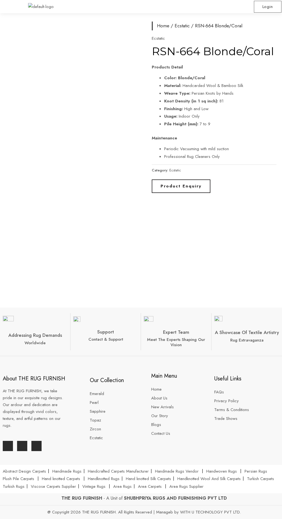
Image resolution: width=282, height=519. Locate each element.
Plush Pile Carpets (18, 479)
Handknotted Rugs (104, 479)
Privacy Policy (226, 401)
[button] (211, 6)
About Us (160, 398)
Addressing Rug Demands (35, 335)
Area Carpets (150, 486)
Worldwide (35, 343)
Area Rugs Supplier (186, 486)
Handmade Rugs (67, 471)
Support (105, 332)
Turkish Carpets (260, 479)
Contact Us (160, 433)
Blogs (156, 425)
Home (163, 25)
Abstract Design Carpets (25, 471)
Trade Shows (225, 418)
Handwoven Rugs (221, 471)
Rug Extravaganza (247, 340)
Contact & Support (105, 339)
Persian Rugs (256, 471)
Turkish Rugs (14, 486)
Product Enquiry (181, 186)
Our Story (159, 416)
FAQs (219, 392)
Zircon (95, 429)
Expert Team (176, 332)
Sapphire (97, 411)
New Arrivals (163, 407)
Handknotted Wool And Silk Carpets (209, 479)
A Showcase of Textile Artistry (247, 332)
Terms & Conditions (231, 410)
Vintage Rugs (94, 486)
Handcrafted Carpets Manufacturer (118, 471)
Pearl (94, 402)
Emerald (97, 394)
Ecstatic (182, 25)
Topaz (95, 420)
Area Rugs (122, 486)
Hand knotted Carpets (61, 479)
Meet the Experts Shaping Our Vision (176, 342)
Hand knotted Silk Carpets (148, 479)
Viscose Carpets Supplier (53, 486)
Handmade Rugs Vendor (177, 471)
